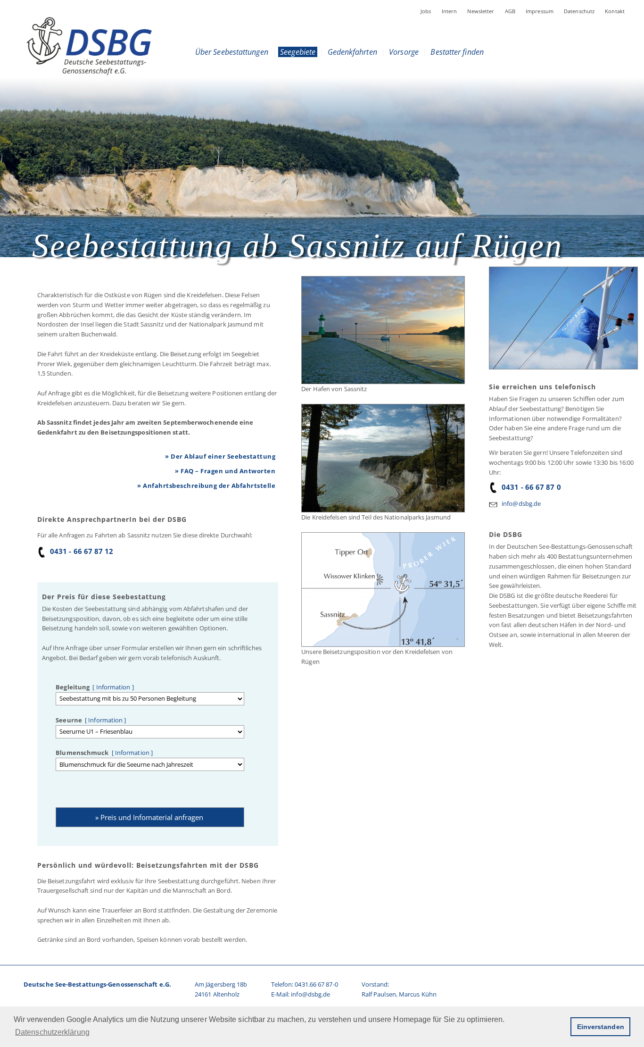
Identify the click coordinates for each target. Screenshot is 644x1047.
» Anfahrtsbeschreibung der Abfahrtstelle (206, 485)
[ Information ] (112, 687)
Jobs (426, 11)
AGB (510, 11)
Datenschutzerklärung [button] (52, 1032)
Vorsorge (404, 52)
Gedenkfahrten (352, 52)
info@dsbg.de (521, 503)
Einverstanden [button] (600, 1026)
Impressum (539, 11)
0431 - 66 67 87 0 (531, 487)
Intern (449, 11)
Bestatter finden (457, 52)
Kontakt (614, 11)
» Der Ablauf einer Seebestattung (220, 456)
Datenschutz (579, 11)
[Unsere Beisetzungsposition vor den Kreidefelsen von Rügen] (382, 589)
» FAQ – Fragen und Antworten (225, 471)
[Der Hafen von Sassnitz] (382, 330)
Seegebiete (297, 52)
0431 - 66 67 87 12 (82, 551)
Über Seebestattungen (231, 52)
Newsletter (480, 11)
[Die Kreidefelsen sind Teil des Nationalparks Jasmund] (382, 458)
